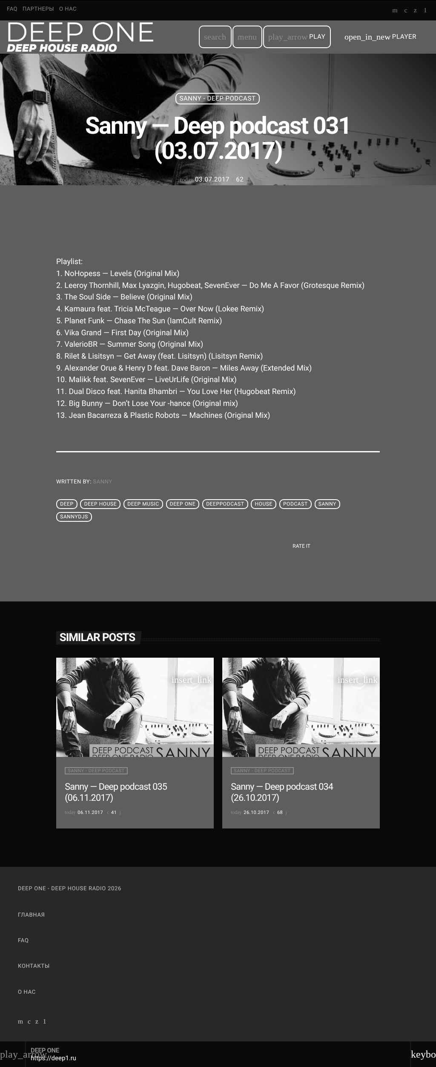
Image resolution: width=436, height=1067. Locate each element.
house (263, 504)
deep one (183, 504)
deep (67, 504)
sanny (102, 482)
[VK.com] (405, 11)
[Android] (425, 11)
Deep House (100, 504)
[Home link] (80, 37)
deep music (143, 504)
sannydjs (74, 517)
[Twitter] (415, 11)
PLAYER (380, 36)
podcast (295, 504)
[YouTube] (395, 11)
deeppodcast (225, 504)
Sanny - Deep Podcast (218, 98)
